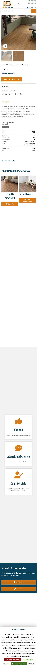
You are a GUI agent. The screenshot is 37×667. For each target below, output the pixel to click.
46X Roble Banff (26, 194)
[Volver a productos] (5, 69)
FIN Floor (24, 65)
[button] (3, 33)
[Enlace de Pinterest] (16, 94)
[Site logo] (7, 4)
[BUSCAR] (33, 11)
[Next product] (7, 69)
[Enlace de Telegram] (21, 94)
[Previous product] (2, 69)
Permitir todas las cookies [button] (18, 663)
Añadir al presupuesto (11, 79)
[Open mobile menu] (19, 4)
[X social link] (13, 94)
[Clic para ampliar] (5, 46)
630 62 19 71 (32, 3)
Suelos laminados (13, 65)
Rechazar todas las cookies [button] (13, 659)
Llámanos (20, 589)
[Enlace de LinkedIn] (18, 94)
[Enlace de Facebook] (11, 94)
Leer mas (30, 663)
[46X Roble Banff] (27, 184)
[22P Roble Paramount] (9, 184)
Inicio (3, 65)
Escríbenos (19, 582)
